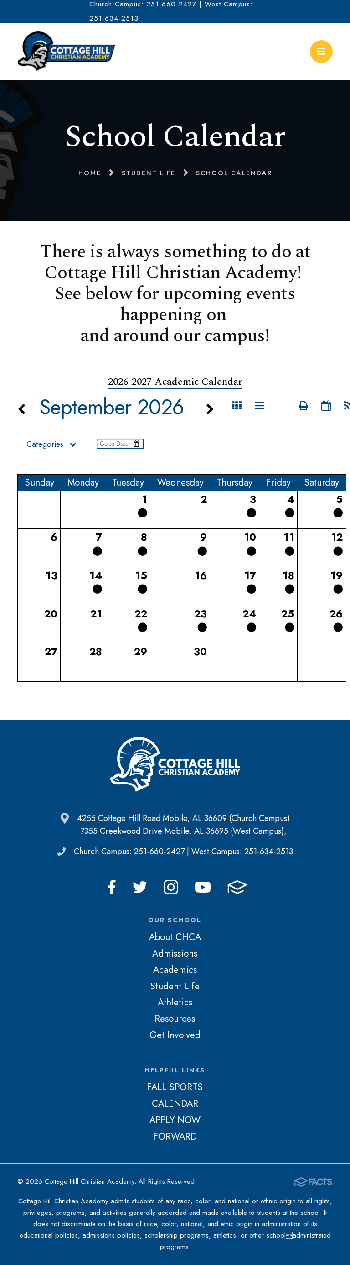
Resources (174, 1018)
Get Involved (175, 1035)
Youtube (202, 887)
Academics (175, 970)
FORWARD (175, 1136)
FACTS (237, 887)
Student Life (175, 986)
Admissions (174, 953)
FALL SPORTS (175, 1087)
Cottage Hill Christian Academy (66, 51)
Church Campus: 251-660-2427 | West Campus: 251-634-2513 (183, 851)
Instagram (171, 887)
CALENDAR (175, 1103)
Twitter (140, 887)
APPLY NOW (175, 1120)
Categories (44, 444)
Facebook (111, 887)
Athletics (175, 1002)
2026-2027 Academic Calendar (175, 381)
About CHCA (175, 937)
